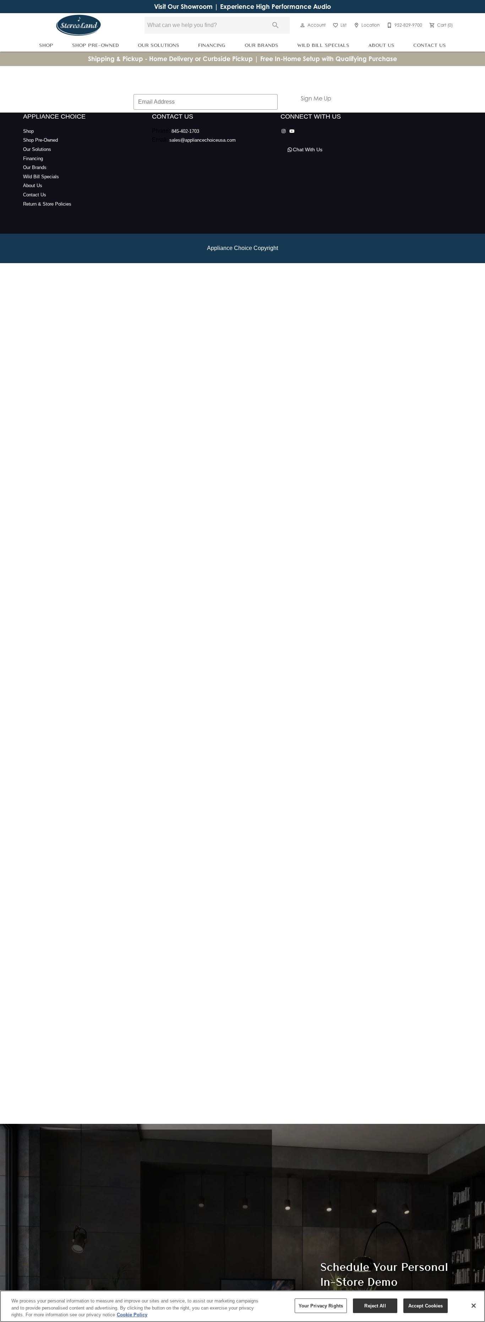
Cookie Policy (132, 1314)
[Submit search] (275, 25)
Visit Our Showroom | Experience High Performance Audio (242, 6)
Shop (46, 45)
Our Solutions (158, 45)
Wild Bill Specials (323, 45)
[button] (302, 25)
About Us (381, 45)
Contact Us (429, 45)
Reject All (375, 1305)
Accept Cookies (425, 1305)
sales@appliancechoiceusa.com (202, 140)
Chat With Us (307, 149)
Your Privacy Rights (321, 1305)
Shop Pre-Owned (95, 45)
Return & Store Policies (47, 204)
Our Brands (261, 45)
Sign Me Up (316, 98)
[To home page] (78, 25)
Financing (211, 45)
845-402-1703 (185, 131)
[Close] (473, 1305)
